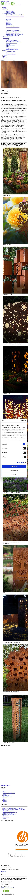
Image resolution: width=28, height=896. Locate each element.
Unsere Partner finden (10, 51)
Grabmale (5, 9)
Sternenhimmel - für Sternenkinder (13, 31)
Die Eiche (8, 22)
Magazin (5, 55)
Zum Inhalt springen (5, 1)
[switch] (24, 448)
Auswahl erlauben (14, 470)
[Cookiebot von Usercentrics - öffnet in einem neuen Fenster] (20, 420)
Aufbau (7, 46)
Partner (4, 50)
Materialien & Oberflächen (11, 40)
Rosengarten (8, 23)
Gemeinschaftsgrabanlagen (9, 13)
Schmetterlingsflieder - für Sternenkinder (14, 34)
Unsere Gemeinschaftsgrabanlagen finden (15, 16)
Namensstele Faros (10, 25)
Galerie (4, 8)
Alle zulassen (14, 466)
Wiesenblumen (9, 24)
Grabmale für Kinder (10, 12)
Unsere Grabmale (10, 11)
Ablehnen (14, 474)
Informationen (6, 38)
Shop (4, 56)
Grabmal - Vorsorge (10, 45)
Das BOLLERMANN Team (12, 49)
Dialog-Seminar (9, 47)
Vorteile (7, 39)
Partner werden (9, 52)
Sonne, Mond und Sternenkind (12, 35)
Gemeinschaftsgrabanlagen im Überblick (14, 14)
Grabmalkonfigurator (7, 36)
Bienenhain (8, 19)
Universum (8, 20)
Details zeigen (20, 462)
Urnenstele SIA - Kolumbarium (12, 27)
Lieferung (8, 44)
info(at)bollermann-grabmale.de (7, 887)
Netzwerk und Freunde (11, 54)
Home (4, 7)
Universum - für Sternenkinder (12, 30)
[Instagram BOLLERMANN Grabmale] (7, 892)
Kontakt (5, 57)
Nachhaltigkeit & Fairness (11, 43)
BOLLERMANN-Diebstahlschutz (13, 41)
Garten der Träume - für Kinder (12, 33)
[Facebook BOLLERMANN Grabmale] (4, 892)
